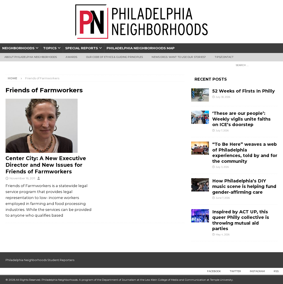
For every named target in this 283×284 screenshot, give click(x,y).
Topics (50, 48)
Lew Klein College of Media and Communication (175, 279)
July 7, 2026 (222, 130)
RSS (276, 271)
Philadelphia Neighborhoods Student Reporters (40, 260)
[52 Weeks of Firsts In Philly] (200, 95)
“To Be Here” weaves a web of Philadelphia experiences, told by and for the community (244, 153)
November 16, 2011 (22, 178)
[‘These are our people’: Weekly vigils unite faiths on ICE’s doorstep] (200, 117)
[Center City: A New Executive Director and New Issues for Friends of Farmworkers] (49, 126)
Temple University (221, 279)
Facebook (214, 271)
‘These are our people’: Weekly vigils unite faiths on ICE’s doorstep (241, 119)
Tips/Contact (224, 57)
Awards (71, 57)
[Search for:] (255, 65)
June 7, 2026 (223, 197)
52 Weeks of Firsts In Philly (243, 91)
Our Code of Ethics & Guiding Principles (114, 57)
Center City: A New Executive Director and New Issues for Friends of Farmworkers (46, 165)
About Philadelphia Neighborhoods (30, 57)
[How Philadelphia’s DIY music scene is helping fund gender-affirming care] (200, 184)
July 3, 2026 (222, 167)
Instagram (257, 271)
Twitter (235, 271)
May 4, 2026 (222, 234)
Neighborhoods (18, 48)
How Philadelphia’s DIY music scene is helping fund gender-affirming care (244, 186)
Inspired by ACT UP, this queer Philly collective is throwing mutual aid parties (240, 220)
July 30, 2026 (223, 96)
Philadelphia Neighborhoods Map (141, 48)
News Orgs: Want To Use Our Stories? (179, 57)
